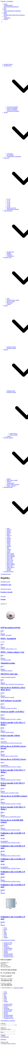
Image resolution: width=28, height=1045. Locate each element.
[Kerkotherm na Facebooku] (8, 940)
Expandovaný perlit (8, 956)
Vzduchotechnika (8, 948)
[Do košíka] (1, 632)
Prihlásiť (3, 1035)
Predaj (5, 13)
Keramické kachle (8, 955)
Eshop (5, 12)
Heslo (2, 1032)
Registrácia (3, 1039)
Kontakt (6, 19)
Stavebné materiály (8, 954)
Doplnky (6, 952)
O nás (5, 16)
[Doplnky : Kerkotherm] (7, 1)
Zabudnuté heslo (5, 1037)
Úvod (2, 574)
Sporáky (6, 945)
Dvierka (6, 951)
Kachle (5, 4)
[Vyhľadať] (16, 1025)
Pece (5, 8)
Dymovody (6, 947)
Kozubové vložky (8, 942)
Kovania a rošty (8, 949)
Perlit (5, 9)
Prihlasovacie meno (6, 1029)
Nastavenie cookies (18, 987)
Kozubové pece (7, 944)
